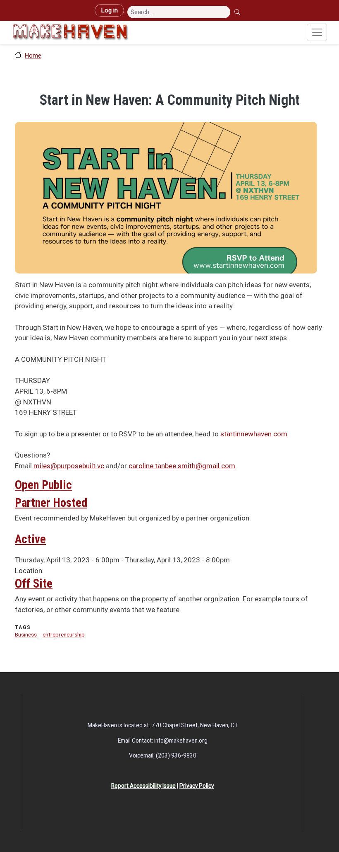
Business (26, 634)
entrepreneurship (64, 634)
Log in (109, 10)
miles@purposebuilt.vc (68, 466)
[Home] (70, 32)
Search (238, 12)
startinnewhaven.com (253, 434)
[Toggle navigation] (317, 32)
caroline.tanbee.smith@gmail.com (182, 466)
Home (33, 55)
